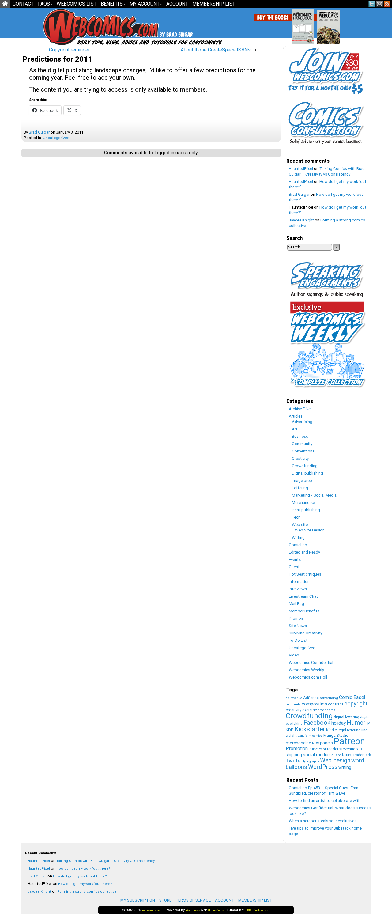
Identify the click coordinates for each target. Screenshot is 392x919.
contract (335, 704)
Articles (296, 416)
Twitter (372, 4)
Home (5, 4)
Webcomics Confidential (311, 662)
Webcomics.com (76, 27)
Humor (356, 722)
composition (314, 704)
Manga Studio (336, 735)
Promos (296, 618)
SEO (359, 749)
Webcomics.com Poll (308, 677)
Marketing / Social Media (314, 495)
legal (342, 730)
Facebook (316, 722)
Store (165, 900)
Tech (296, 517)
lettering (353, 730)
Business (300, 436)
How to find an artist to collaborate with (324, 800)
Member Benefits (304, 611)
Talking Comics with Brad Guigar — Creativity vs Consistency (105, 861)
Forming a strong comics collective (87, 892)
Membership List (213, 4)
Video (294, 655)
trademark (362, 755)
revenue (348, 749)
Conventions (303, 451)
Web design (335, 760)
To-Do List (298, 640)
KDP (290, 730)
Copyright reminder (69, 50)
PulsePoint (317, 749)
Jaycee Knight (301, 220)
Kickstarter (310, 729)
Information (299, 581)
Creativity (300, 458)
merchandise (298, 742)
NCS (315, 743)
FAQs (45, 4)
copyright (356, 703)
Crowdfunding (305, 465)
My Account (146, 4)
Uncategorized (56, 137)
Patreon (349, 741)
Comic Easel (352, 697)
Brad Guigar (39, 132)
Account (177, 4)
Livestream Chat (303, 596)
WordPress (322, 766)
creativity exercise (301, 710)
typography (311, 761)
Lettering (300, 488)
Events (295, 559)
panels (326, 742)
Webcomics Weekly (306, 670)
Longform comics (310, 736)
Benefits (113, 4)
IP (368, 723)
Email (379, 4)
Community (302, 443)
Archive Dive (300, 409)
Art (294, 429)
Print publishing (306, 510)
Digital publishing (307, 473)
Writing (298, 537)
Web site (300, 524)
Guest (294, 567)
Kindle (331, 730)
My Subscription (137, 900)
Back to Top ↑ (262, 910)
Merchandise (303, 502)
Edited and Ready (304, 552)
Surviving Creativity (305, 633)
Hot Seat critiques (305, 574)
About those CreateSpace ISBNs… (217, 50)
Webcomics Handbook (334, 24)
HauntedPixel (301, 168)
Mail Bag (296, 603)
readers (334, 749)
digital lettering (346, 717)
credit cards (326, 710)
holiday (338, 723)
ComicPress (216, 910)
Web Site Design (310, 530)
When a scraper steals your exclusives (322, 821)
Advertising (302, 421)
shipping (294, 754)
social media (315, 755)
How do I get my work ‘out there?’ (83, 869)
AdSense (311, 697)
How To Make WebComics (359, 24)
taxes (347, 754)
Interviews (298, 589)
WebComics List (76, 4)
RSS (387, 4)
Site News (298, 625)
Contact (23, 4)
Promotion (297, 748)
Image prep (302, 480)
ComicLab (298, 545)
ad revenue (294, 698)
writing (344, 767)
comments (293, 704)
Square (335, 755)
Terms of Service (193, 900)
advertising (329, 698)
